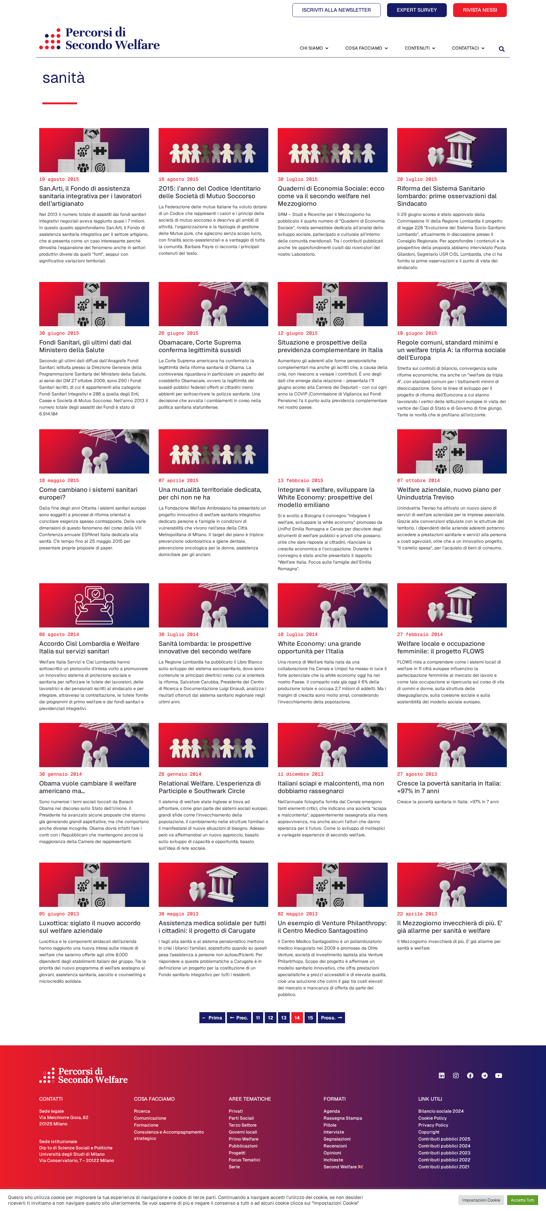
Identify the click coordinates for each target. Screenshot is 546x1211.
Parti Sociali (241, 1118)
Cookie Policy (432, 1118)
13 (284, 1018)
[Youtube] (498, 1075)
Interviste (334, 1132)
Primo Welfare (243, 1139)
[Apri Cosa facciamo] (386, 48)
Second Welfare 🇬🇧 (343, 1167)
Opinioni (332, 1153)
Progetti (237, 1153)
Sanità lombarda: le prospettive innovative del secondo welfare (205, 647)
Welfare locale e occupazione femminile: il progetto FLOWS (441, 647)
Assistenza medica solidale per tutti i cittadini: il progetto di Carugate (212, 927)
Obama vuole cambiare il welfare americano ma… (87, 787)
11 (258, 1018)
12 (270, 1018)
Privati (236, 1111)
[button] (501, 49)
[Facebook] (470, 1075)
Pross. (328, 1018)
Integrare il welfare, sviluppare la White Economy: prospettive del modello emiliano (326, 497)
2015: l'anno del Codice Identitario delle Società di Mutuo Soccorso (210, 192)
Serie (234, 1167)
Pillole (330, 1125)
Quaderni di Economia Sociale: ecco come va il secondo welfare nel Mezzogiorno (331, 196)
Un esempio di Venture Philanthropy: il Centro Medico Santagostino (332, 927)
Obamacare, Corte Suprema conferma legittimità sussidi (200, 346)
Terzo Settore (243, 1125)
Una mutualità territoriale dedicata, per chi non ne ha (210, 493)
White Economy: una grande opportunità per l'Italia (319, 647)
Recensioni (335, 1146)
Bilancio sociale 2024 (441, 1111)
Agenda (332, 1111)
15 (310, 1018)
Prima (215, 1018)
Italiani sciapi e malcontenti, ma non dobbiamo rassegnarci (331, 787)
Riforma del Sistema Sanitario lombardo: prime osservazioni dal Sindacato (447, 196)
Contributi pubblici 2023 (444, 1153)
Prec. (242, 1018)
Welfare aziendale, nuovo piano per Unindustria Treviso (449, 493)
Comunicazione (150, 1118)
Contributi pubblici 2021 (444, 1167)
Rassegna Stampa (343, 1118)
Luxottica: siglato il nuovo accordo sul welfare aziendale (90, 927)
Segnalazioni (337, 1139)
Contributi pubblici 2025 (444, 1139)
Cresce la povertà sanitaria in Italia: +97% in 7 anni (449, 787)
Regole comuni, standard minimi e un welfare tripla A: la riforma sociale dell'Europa (451, 350)
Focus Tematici (244, 1160)
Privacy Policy (433, 1125)
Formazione (146, 1125)
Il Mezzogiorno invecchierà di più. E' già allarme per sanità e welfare (449, 927)
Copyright (429, 1132)
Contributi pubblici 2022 (444, 1160)
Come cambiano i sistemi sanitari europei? (88, 493)
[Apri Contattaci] (483, 48)
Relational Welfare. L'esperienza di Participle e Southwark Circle (210, 787)
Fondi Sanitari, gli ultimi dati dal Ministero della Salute (85, 346)
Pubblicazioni (243, 1146)
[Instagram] (456, 1075)
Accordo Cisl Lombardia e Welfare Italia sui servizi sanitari (89, 647)
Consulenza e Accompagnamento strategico (169, 1135)
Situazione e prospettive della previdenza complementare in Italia (330, 346)
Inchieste (333, 1160)
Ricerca (142, 1111)
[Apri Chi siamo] (327, 48)
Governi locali (243, 1132)
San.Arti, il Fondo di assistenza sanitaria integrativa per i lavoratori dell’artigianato (90, 196)
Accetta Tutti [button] (522, 1200)
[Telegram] (484, 1075)
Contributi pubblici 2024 (444, 1146)
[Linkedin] (441, 1075)
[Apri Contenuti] (433, 48)
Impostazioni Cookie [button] (481, 1200)
